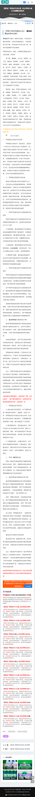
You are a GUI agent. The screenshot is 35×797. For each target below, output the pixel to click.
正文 (16, 23)
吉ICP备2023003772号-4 (14, 795)
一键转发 (15, 457)
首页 (5, 23)
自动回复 (15, 248)
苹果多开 (6, 39)
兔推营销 (18, 789)
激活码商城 (12, 320)
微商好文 (10, 23)
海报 (6, 736)
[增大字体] (30, 23)
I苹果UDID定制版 (22, 731)
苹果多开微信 (11, 731)
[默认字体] (28, 23)
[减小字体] (26, 23)
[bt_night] (32, 777)
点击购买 (28, 586)
